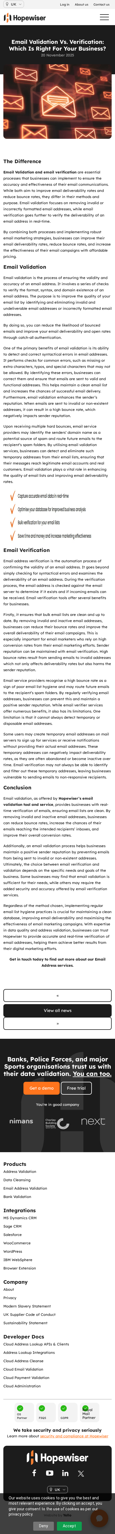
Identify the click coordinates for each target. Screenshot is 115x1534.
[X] (81, 1474)
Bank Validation (17, 1196)
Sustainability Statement (25, 1323)
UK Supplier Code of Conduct (29, 1314)
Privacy (9, 1297)
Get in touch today (26, 959)
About (8, 1289)
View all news (57, 1010)
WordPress (12, 1251)
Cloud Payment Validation (26, 1377)
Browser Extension (19, 1268)
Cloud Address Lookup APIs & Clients (36, 1344)
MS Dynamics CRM (20, 1218)
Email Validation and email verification (39, 172)
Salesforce (12, 1234)
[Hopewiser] (27, 17)
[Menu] (102, 17)
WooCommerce (17, 1243)
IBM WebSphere (17, 1259)
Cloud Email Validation (23, 1369)
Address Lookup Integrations (29, 1352)
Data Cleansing (16, 1180)
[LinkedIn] (65, 1474)
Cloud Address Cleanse (23, 1361)
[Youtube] (49, 1474)
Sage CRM (12, 1226)
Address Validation (19, 1171)
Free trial (76, 1088)
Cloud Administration (22, 1386)
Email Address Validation (25, 1188)
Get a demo (42, 1088)
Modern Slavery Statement (27, 1306)
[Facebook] (34, 1474)
